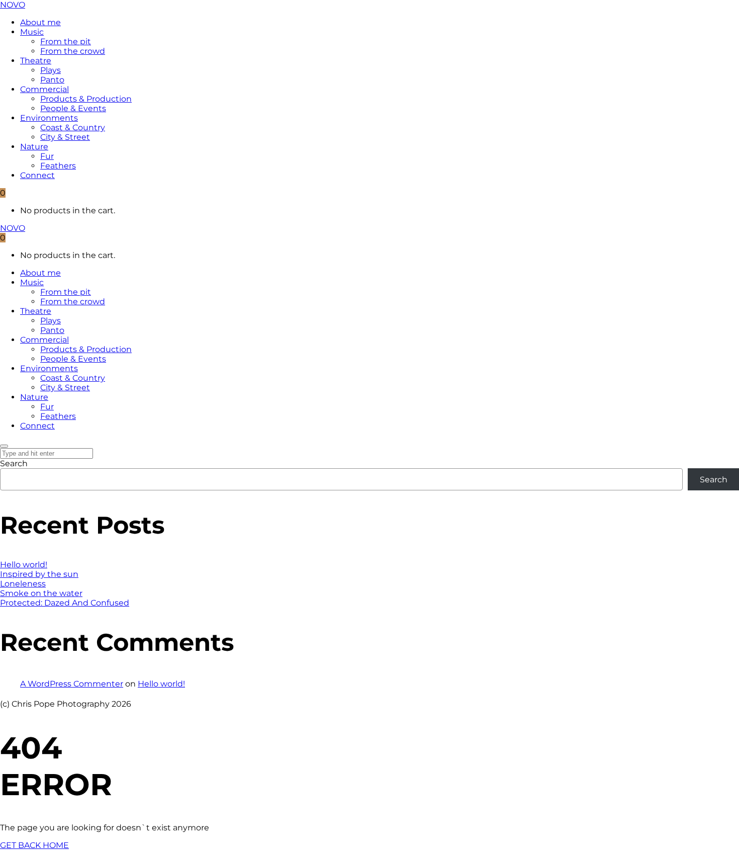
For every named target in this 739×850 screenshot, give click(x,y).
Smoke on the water (41, 593)
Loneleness (23, 583)
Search (14, 463)
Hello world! (23, 564)
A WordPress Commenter (71, 684)
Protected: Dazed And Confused (64, 603)
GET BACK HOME (34, 845)
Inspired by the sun (39, 574)
